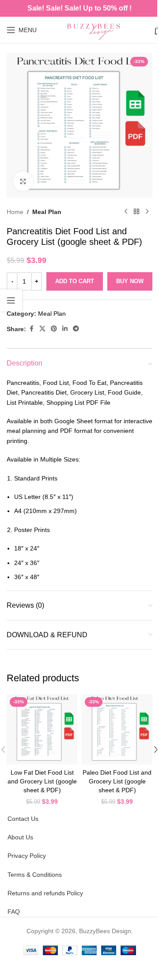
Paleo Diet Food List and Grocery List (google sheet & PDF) (117, 781)
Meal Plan (46, 211)
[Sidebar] (11, 300)
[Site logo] (95, 29)
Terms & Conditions (35, 874)
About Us (20, 837)
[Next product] (147, 212)
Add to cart (74, 281)
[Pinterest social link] (54, 329)
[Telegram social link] (76, 329)
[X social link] (42, 329)
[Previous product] (126, 212)
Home (15, 211)
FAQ (14, 911)
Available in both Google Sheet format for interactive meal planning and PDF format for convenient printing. (79, 430)
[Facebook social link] (31, 329)
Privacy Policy (27, 855)
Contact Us (23, 818)
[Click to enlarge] (23, 181)
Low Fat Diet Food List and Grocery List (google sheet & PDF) (42, 781)
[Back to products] (136, 212)
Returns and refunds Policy (45, 893)
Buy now (130, 281)
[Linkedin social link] (65, 329)
